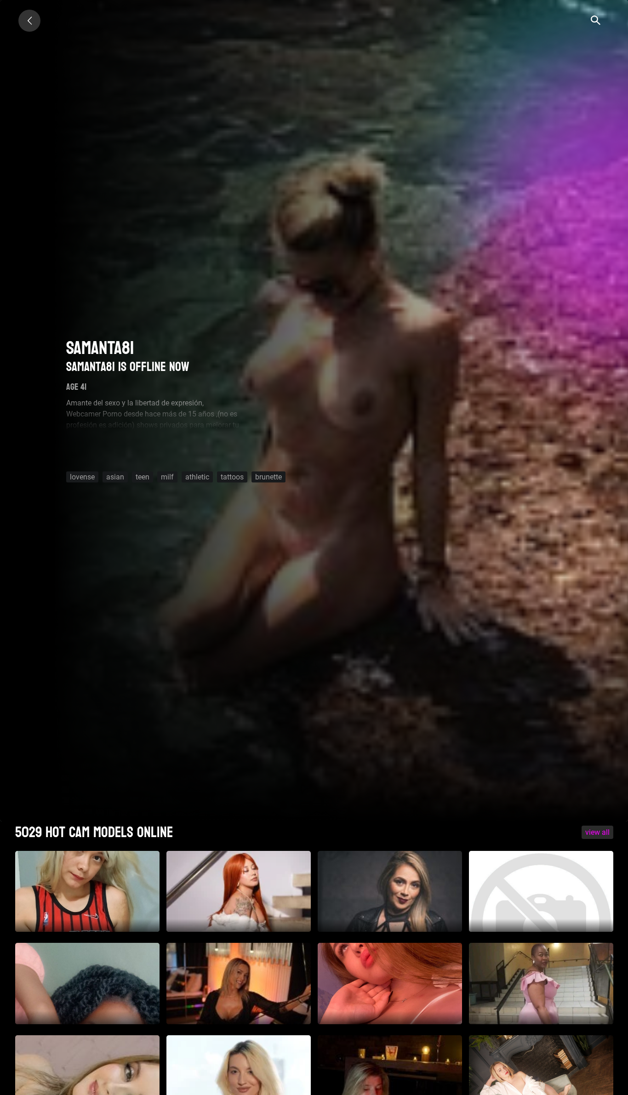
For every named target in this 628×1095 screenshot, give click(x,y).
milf (167, 477)
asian (115, 477)
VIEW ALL (597, 832)
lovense (82, 477)
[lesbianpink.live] (29, 20)
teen (142, 477)
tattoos (232, 477)
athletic (197, 477)
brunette (268, 477)
